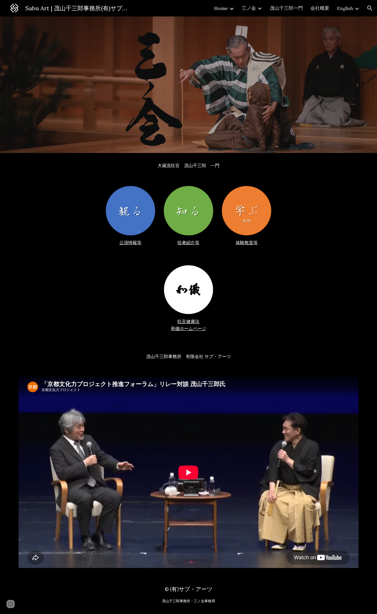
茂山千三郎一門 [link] (286, 8)
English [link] (345, 8)
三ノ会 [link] (249, 8)
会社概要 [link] (319, 8)
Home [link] (221, 8)
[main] (188, 166)
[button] (370, 8)
